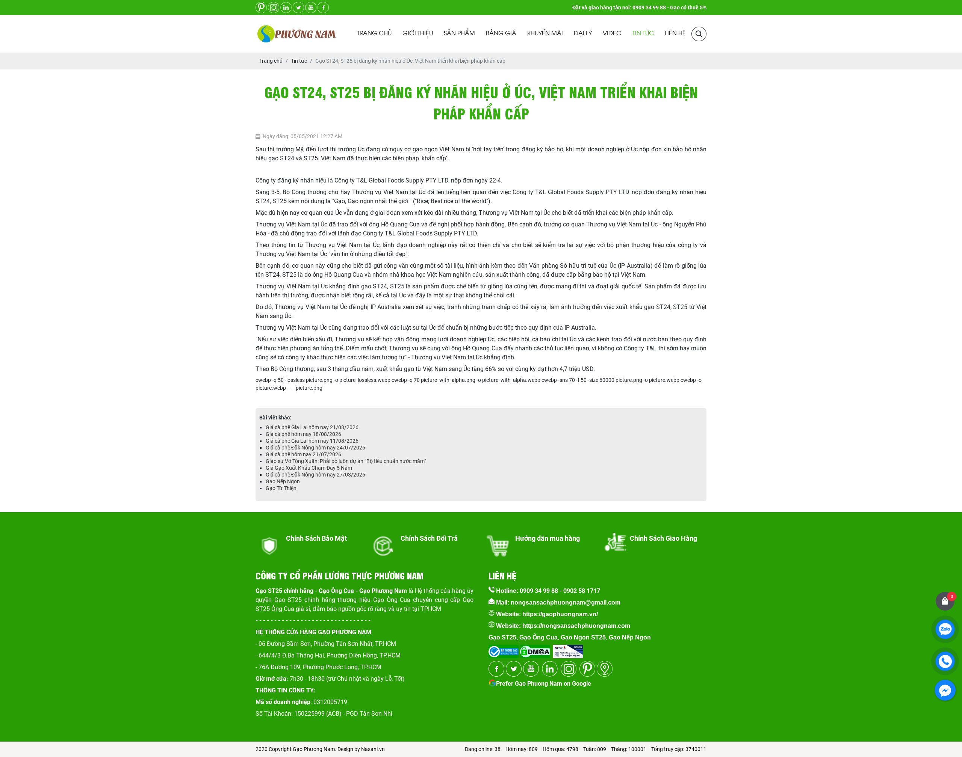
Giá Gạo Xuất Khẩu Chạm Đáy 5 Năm (309, 468)
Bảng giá (501, 33)
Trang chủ (374, 33)
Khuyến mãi (545, 33)
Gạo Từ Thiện (281, 488)
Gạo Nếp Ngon (283, 481)
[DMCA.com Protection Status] (534, 649)
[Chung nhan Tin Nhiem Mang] (568, 649)
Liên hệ (675, 33)
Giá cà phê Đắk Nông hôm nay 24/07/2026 (315, 448)
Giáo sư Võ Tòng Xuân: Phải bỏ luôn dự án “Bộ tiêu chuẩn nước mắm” (346, 461)
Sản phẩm (459, 33)
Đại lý (583, 33)
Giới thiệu (417, 33)
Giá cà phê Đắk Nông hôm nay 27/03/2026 (315, 475)
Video (612, 33)
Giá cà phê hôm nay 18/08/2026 (303, 434)
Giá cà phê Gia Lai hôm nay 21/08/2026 (312, 427)
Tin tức (643, 33)
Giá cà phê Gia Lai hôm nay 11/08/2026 (312, 441)
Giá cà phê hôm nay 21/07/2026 (303, 454)
